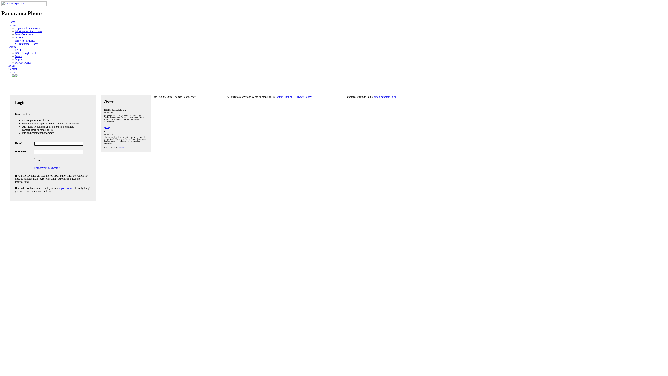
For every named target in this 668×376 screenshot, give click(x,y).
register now (65, 188)
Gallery (12, 25)
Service (12, 46)
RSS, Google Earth (26, 53)
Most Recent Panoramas (28, 31)
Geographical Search (26, 43)
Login (11, 71)
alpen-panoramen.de (385, 96)
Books (11, 65)
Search (19, 37)
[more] (107, 128)
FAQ (18, 50)
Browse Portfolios (25, 40)
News (18, 56)
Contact (12, 68)
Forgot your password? (47, 167)
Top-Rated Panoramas (27, 28)
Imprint (19, 59)
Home (11, 21)
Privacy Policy (23, 62)
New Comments (24, 34)
